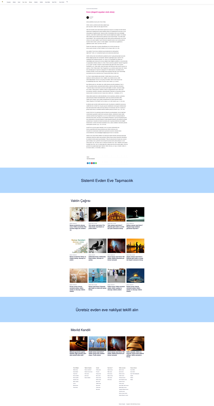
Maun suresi (98, 375)
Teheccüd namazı (122, 377)
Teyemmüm (75, 373)
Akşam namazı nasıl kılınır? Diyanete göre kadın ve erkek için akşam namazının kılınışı (135, 258)
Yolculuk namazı (122, 391)
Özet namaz (87, 373)
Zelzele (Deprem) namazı (123, 395)
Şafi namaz (87, 375)
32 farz (74, 383)
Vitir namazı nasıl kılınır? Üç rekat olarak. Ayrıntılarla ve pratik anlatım (97, 226)
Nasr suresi (98, 381)
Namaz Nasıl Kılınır (93, 223)
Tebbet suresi (98, 383)
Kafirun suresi (98, 379)
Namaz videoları (87, 377)
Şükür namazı (121, 369)
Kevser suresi (98, 377)
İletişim (131, 379)
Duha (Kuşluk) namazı (123, 379)
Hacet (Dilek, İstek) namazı (124, 385)
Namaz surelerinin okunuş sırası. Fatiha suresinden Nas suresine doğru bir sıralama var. (78, 227)
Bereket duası (75, 385)
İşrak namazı (121, 371)
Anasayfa (9, 2)
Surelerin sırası (75, 379)
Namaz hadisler (76, 375)
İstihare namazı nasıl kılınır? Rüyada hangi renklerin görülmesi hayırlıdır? (135, 226)
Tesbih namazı (121, 375)
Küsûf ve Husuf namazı (123, 393)
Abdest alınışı (75, 369)
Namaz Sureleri (73, 223)
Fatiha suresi (98, 369)
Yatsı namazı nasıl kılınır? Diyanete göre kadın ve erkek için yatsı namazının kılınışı (116, 226)
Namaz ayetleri (75, 377)
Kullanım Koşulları (122, 404)
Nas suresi (98, 389)
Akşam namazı (110, 375)
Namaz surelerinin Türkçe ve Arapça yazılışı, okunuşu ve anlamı (78, 258)
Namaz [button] (30, 2)
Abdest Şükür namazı (123, 387)
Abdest (14, 2)
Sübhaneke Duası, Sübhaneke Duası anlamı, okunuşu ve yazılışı (97, 258)
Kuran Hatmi (61, 2)
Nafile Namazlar (130, 223)
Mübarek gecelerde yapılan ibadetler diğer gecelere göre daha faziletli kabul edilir (78, 353)
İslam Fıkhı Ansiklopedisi (91, 8)
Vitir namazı (110, 379)
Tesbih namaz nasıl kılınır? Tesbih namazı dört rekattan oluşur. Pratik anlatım (96, 353)
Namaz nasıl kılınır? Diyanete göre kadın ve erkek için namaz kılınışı (97, 288)
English (131, 375)
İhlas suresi (98, 385)
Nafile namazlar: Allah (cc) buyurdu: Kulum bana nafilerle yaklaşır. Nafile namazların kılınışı (135, 354)
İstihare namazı (121, 373)
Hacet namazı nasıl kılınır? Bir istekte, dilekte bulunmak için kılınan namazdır (116, 258)
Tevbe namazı (121, 383)
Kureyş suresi (98, 373)
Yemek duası (75, 387)
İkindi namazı (110, 373)
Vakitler (41, 2)
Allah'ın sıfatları (75, 381)
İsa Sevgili (91, 16)
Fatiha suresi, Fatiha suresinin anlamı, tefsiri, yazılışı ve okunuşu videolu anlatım (116, 288)
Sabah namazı (110, 369)
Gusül (19, 2)
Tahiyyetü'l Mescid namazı (123, 389)
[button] (9, 2)
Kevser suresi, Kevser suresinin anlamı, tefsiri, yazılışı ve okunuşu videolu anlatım (77, 289)
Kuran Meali (47, 2)
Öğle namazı (110, 371)
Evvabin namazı (122, 381)
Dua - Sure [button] (25, 2)
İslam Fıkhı (54, 2)
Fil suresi (97, 371)
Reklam (131, 377)
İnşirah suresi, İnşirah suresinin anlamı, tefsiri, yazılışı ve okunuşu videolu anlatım (134, 289)
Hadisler (36, 2)
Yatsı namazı (110, 377)
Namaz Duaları (92, 254)
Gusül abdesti (75, 371)
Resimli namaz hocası (88, 371)
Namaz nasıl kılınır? (88, 369)
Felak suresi (98, 387)
